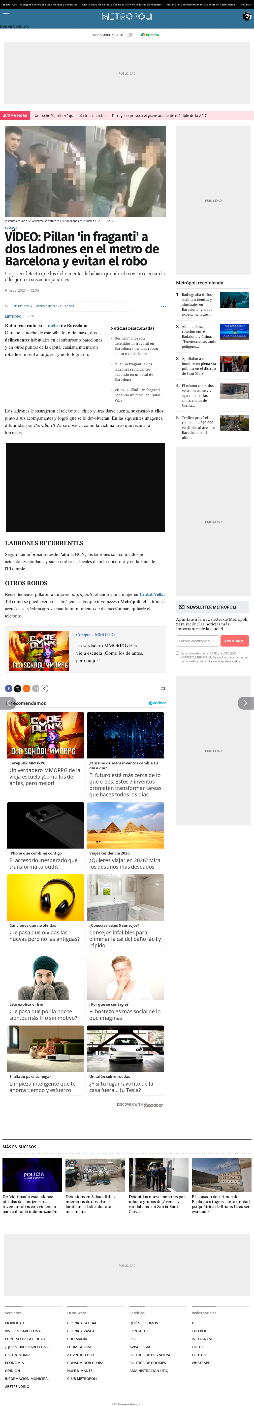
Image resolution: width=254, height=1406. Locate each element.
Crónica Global (82, 1323)
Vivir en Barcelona (23, 1331)
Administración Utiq (148, 1370)
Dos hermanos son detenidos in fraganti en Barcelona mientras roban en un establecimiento (136, 346)
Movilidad (14, 1323)
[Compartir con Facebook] (8, 688)
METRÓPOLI (15, 316)
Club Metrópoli (82, 1378)
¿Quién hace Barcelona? (27, 1346)
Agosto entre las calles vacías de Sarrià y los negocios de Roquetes (122, 4)
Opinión (12, 1370)
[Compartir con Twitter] (17, 688)
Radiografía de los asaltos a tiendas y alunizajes (48, 4)
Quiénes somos (143, 1323)
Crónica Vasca (81, 1331)
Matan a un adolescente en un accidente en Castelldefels (201, 4)
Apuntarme (234, 641)
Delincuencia (22, 306)
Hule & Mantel (80, 1370)
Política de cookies (147, 1362)
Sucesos (11, 227)
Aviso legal (140, 1346)
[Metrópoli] (127, 16)
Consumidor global (86, 1362)
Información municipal (27, 1378)
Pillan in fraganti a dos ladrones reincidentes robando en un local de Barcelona (134, 372)
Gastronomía (18, 1354)
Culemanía (77, 1339)
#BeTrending (17, 1386)
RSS (132, 1339)
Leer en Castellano (14, 26)
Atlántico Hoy (80, 1354)
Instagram (202, 1339)
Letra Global (79, 1346)
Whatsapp (201, 1362)
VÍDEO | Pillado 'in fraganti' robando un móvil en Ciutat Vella (137, 395)
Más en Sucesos (19, 1147)
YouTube (200, 1354)
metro (54, 325)
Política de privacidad (150, 1354)
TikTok (198, 1346)
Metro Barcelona (48, 306)
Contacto (138, 1331)
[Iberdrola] (149, 34)
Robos (69, 306)
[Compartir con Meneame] (26, 688)
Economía (14, 1362)
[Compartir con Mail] (35, 688)
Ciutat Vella (152, 594)
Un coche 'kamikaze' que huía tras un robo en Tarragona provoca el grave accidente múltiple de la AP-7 (121, 115)
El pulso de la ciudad (25, 1339)
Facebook (201, 1331)
